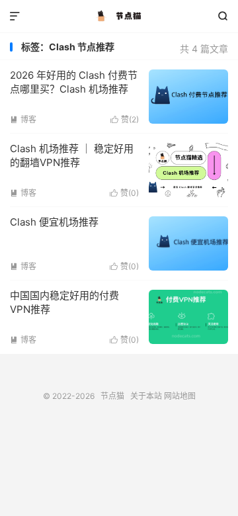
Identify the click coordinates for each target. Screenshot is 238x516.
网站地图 (180, 396)
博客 (23, 119)
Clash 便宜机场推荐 (54, 222)
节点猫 (119, 16)
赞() (124, 119)
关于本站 (146, 396)
